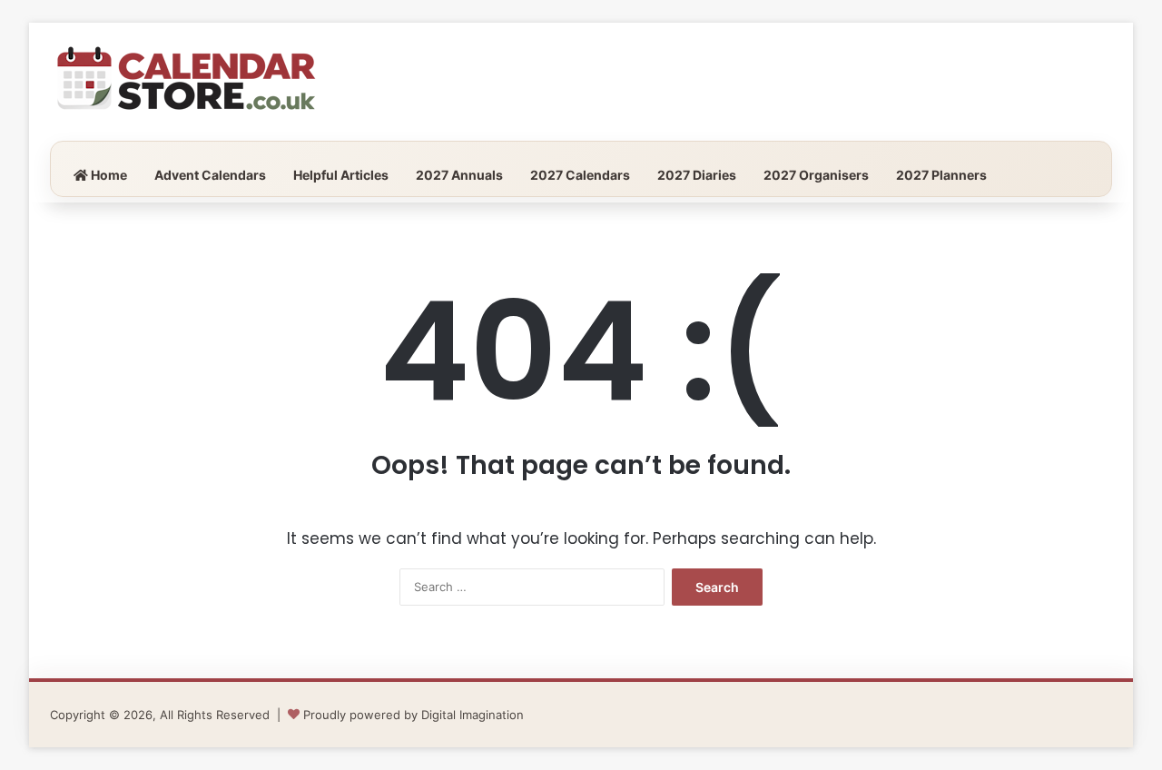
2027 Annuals (459, 175)
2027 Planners (941, 175)
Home (107, 175)
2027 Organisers (816, 175)
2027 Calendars (580, 175)
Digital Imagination (472, 714)
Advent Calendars (210, 175)
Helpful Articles (341, 175)
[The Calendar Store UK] (186, 81)
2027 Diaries (696, 175)
